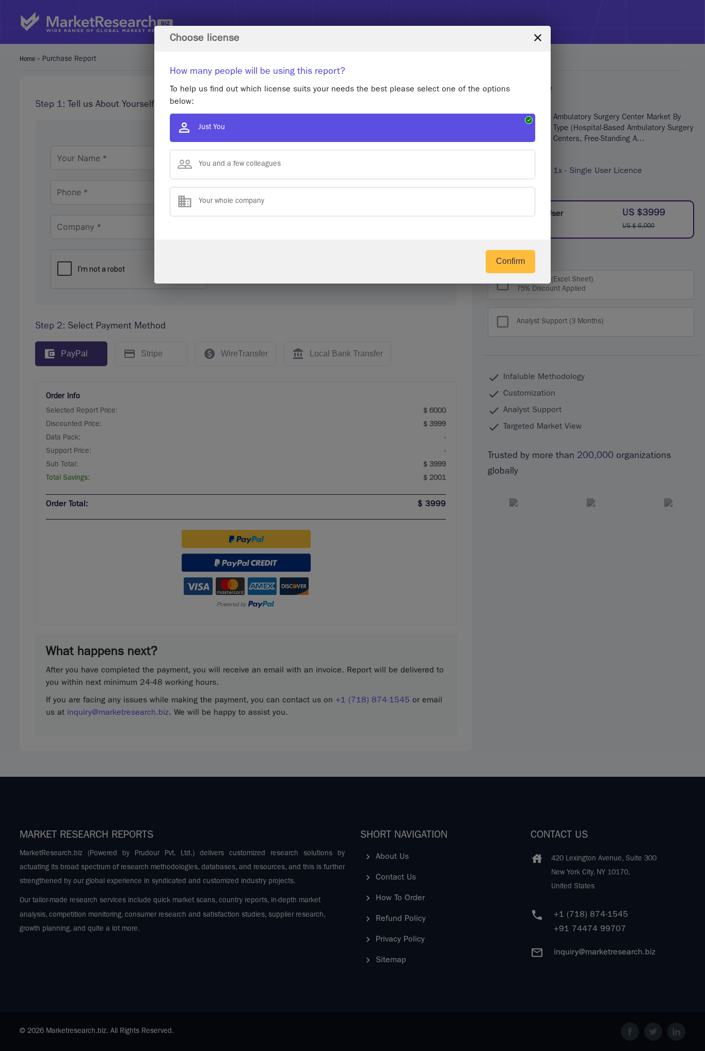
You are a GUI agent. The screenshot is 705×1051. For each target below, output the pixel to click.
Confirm (510, 261)
